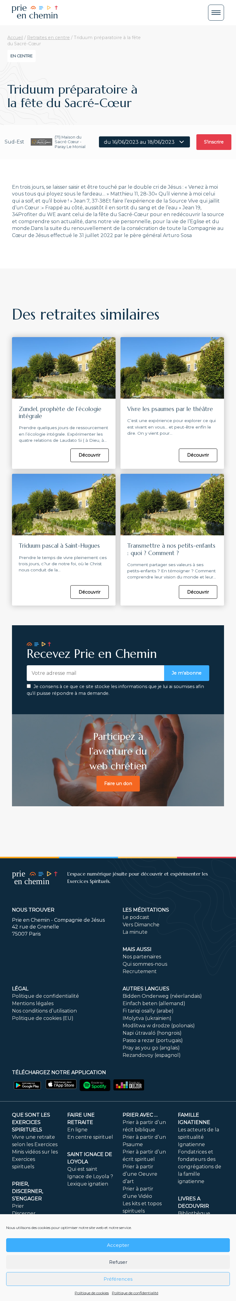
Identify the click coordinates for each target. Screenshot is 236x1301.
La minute (135, 932)
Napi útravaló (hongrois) (152, 1033)
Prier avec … (140, 1115)
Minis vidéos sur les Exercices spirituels (35, 1159)
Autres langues (146, 989)
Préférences (118, 1279)
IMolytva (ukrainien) (147, 1018)
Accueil (15, 37)
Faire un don (118, 783)
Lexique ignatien (87, 1184)
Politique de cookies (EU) (42, 1018)
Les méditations (146, 910)
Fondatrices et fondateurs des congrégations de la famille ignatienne (199, 1166)
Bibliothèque (194, 1213)
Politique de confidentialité (135, 1293)
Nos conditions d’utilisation (44, 1011)
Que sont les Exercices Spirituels (31, 1122)
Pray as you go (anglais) (151, 1048)
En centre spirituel (90, 1137)
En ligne (77, 1130)
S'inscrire (214, 142)
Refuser (118, 1262)
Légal (20, 989)
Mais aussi (137, 949)
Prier (18, 1206)
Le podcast (136, 917)
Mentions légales (32, 1003)
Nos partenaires (142, 957)
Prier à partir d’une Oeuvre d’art (140, 1174)
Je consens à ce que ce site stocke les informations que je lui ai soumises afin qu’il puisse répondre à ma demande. (115, 690)
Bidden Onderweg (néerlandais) (162, 996)
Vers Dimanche (141, 925)
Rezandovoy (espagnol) (152, 1055)
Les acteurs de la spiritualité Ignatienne (198, 1137)
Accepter (118, 1245)
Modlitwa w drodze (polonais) (159, 1026)
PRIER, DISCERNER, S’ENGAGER (27, 1191)
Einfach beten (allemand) (154, 1003)
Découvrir (89, 455)
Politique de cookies (92, 1293)
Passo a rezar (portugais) (153, 1040)
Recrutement (140, 971)
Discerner (24, 1213)
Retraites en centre (48, 37)
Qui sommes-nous (145, 964)
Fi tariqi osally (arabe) (148, 1011)
